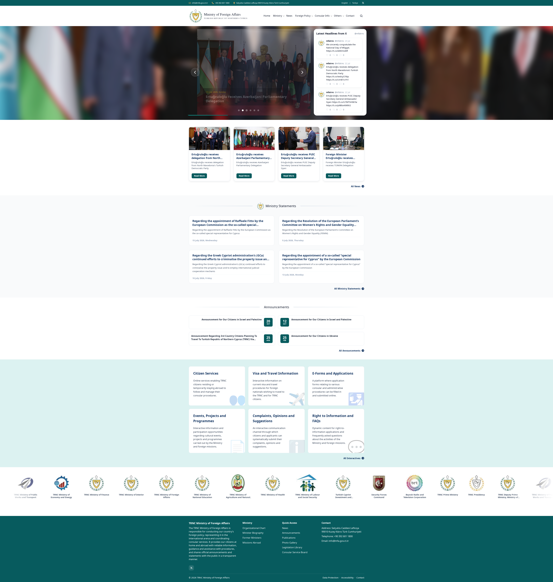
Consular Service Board (294, 552)
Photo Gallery (289, 542)
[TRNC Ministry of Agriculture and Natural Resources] (184, 483)
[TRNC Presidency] (423, 483)
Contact (350, 15)
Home (267, 15)
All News (355, 186)
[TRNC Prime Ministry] (394, 483)
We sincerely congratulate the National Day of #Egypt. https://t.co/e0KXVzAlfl (341, 47)
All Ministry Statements (347, 288)
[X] (363, 3)
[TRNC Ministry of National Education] (149, 483)
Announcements (291, 532)
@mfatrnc (359, 33)
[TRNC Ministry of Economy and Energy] (525, 483)
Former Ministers (252, 537)
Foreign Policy (302, 15)
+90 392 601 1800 (222, 3)
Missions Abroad (252, 542)
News (289, 15)
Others (338, 15)
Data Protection (330, 577)
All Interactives (351, 458)
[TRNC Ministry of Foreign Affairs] (113, 483)
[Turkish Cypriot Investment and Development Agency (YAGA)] (290, 483)
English (345, 3)
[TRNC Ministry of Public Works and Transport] (490, 483)
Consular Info (322, 15)
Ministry (277, 15)
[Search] (361, 16)
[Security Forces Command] (325, 483)
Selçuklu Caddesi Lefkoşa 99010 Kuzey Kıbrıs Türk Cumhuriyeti (262, 3)
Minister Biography (253, 532)
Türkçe (355, 3)
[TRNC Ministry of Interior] (78, 483)
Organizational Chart (254, 528)
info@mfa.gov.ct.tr (200, 3)
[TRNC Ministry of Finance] (43, 483)
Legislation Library (292, 547)
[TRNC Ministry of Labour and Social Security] (254, 483)
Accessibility (347, 577)
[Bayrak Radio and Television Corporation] (361, 483)
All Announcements (349, 350)
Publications (289, 537)
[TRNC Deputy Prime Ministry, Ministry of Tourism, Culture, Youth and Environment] (454, 483)
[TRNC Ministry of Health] (219, 483)
